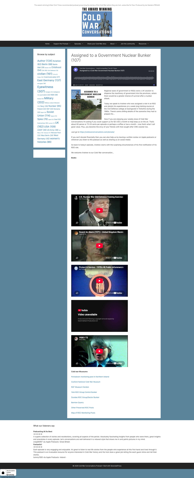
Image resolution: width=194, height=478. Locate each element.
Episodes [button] (78, 44)
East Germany (49, 80)
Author (44, 60)
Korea (40, 98)
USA (50, 126)
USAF (42, 130)
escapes (41, 83)
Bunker (48, 67)
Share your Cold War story (96, 44)
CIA (44, 70)
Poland (41, 109)
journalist (45, 95)
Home (47, 44)
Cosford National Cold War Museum (85, 382)
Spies (42, 119)
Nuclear (54, 106)
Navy (44, 106)
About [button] (112, 44)
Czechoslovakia (52, 77)
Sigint (43, 112)
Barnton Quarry (77, 402)
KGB (54, 95)
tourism (51, 123)
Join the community (128, 44)
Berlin (47, 64)
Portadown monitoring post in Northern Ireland (90, 377)
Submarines (42, 123)
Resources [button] (143, 44)
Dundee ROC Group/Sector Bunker (85, 397)
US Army (52, 130)
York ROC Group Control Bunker (84, 392)
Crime (55, 74)
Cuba (40, 77)
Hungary (49, 92)
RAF (50, 109)
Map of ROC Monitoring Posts (83, 413)
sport (51, 119)
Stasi (57, 119)
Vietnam (47, 133)
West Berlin (47, 135)
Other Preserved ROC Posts (82, 408)
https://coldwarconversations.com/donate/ (97, 132)
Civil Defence (52, 70)
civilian (44, 73)
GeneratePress (116, 466)
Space (54, 116)
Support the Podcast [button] (61, 44)
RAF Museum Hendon (80, 387)
